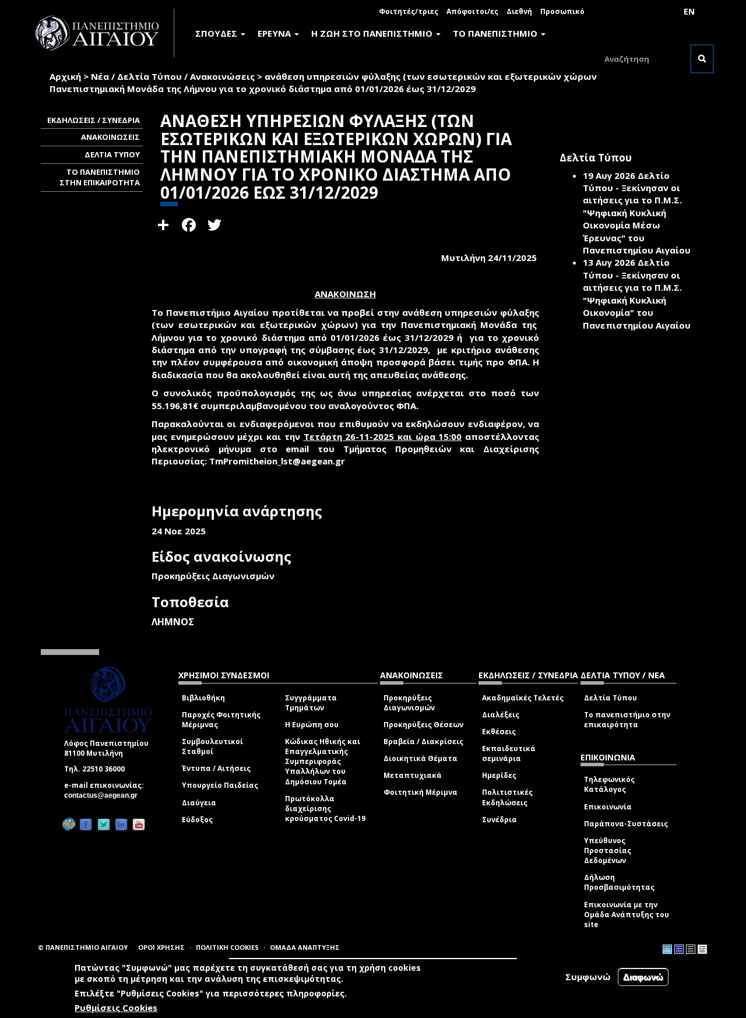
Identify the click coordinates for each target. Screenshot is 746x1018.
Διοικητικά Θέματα (420, 758)
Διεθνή (519, 11)
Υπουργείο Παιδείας (220, 785)
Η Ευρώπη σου (312, 725)
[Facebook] (85, 825)
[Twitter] (103, 825)
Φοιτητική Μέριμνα (420, 792)
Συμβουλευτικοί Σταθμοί (212, 746)
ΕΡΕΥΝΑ (275, 33)
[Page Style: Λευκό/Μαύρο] (690, 949)
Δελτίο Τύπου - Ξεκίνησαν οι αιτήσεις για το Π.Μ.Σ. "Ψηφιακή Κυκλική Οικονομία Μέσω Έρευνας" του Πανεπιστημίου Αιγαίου (637, 213)
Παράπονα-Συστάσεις (626, 824)
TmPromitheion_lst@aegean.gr (280, 461)
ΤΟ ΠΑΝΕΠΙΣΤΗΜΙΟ (496, 33)
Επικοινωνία (608, 807)
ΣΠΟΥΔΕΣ (217, 33)
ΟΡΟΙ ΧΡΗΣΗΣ (161, 947)
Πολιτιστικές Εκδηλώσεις (507, 797)
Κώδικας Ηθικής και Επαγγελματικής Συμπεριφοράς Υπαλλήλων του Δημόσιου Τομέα (322, 762)
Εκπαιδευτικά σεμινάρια (509, 753)
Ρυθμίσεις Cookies (116, 1008)
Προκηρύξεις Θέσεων (423, 725)
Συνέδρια (499, 820)
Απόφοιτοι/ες (472, 11)
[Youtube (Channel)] (138, 825)
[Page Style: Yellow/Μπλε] (679, 949)
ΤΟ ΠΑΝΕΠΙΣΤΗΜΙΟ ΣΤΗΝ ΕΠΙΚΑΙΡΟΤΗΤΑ (99, 177)
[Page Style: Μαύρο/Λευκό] (702, 949)
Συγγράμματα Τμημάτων (311, 703)
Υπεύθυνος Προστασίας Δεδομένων (607, 850)
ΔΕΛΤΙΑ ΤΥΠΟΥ (112, 154)
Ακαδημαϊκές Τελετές (523, 698)
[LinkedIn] (121, 825)
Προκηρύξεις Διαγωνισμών (409, 703)
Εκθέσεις (499, 732)
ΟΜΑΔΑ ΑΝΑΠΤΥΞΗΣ (305, 947)
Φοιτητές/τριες (408, 11)
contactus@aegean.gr (104, 795)
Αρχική (65, 76)
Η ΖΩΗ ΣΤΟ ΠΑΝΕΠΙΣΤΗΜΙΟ (373, 33)
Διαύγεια (199, 803)
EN (689, 11)
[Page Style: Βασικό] (667, 949)
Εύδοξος (197, 820)
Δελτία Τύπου (610, 698)
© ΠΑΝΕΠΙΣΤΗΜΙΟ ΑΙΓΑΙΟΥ (83, 947)
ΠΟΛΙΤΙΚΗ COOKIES (227, 947)
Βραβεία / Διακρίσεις (423, 741)
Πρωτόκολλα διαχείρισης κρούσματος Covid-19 (325, 808)
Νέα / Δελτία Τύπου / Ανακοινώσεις (173, 76)
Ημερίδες (499, 775)
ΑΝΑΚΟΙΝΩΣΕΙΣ (110, 137)
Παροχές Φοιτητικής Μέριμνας (221, 720)
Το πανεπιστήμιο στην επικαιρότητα (627, 720)
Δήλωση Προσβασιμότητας (619, 882)
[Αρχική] (103, 33)
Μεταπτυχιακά (412, 775)
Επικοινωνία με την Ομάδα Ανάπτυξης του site (626, 914)
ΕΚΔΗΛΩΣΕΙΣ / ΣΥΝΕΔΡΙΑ (93, 120)
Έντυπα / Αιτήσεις (216, 768)
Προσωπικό (562, 11)
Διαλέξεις (500, 715)
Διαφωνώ (643, 977)
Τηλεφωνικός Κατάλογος (609, 784)
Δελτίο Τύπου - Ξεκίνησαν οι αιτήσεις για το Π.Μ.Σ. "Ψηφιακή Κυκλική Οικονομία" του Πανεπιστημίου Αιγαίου (637, 293)
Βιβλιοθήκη (203, 698)
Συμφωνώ (588, 976)
